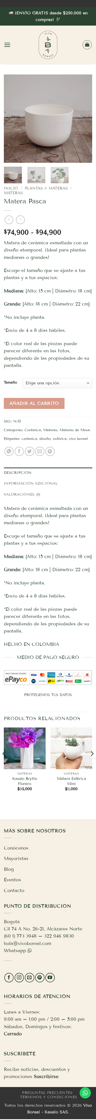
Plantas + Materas (46, 188)
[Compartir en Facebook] (19, 451)
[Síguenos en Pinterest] (40, 977)
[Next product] (9, 219)
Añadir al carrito (34, 403)
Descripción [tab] (17, 473)
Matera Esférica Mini (71, 781)
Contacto (14, 890)
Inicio (11, 188)
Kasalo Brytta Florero (24, 781)
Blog (9, 869)
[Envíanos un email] (29, 977)
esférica (60, 439)
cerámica (29, 439)
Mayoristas (16, 858)
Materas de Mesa (75, 430)
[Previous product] (20, 219)
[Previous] (12, 118)
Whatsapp (15, 950)
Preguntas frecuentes (47, 1093)
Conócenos (16, 848)
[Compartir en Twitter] (29, 451)
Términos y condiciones (48, 1097)
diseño (45, 439)
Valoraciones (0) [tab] (22, 494)
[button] (7, 44)
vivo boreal (78, 439)
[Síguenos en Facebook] (9, 977)
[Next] (84, 118)
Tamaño (10, 382)
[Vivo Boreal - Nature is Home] (48, 45)
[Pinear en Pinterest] (50, 451)
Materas (13, 193)
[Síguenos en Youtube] (50, 977)
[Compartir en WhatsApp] (9, 451)
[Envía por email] (40, 451)
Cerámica (33, 430)
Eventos (12, 880)
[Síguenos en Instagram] (19, 977)
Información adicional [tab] (31, 483)
